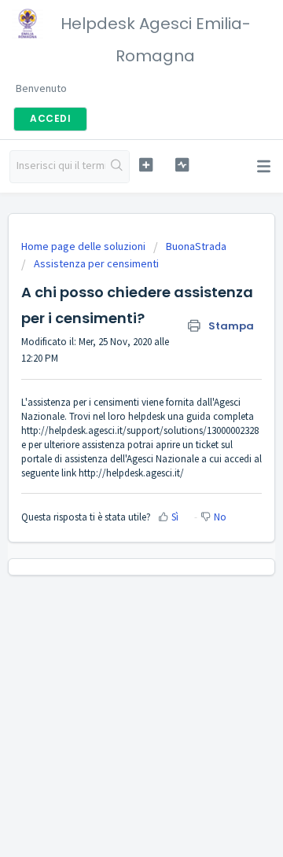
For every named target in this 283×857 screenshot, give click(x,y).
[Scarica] (112, 418)
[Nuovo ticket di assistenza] (145, 164)
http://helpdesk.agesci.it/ (131, 473)
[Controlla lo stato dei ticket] (182, 164)
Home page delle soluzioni (84, 246)
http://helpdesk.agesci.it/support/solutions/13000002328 (140, 430)
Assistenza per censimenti (96, 263)
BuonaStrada (196, 246)
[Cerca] (117, 166)
